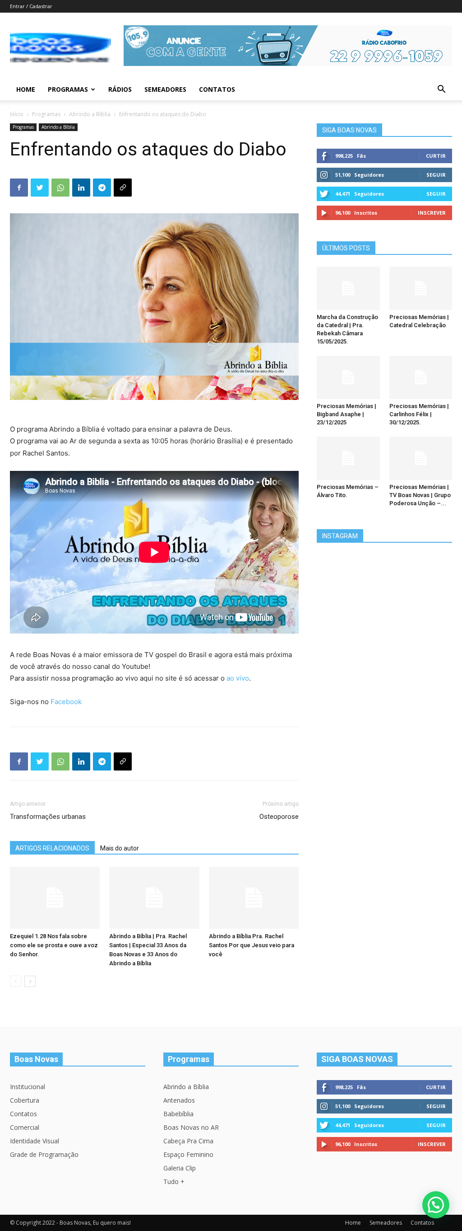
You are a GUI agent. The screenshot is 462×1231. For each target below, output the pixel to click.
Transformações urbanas (48, 817)
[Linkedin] (81, 188)
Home (25, 89)
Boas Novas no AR (191, 1127)
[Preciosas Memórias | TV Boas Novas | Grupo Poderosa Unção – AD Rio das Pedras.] (421, 458)
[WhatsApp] (60, 188)
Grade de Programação (44, 1154)
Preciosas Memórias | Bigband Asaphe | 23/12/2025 (346, 414)
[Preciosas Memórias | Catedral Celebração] (421, 288)
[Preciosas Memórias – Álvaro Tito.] (348, 458)
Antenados (179, 1100)
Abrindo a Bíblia (90, 114)
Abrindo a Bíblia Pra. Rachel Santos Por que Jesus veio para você (251, 945)
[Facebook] (19, 188)
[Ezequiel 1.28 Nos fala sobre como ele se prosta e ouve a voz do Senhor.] (55, 898)
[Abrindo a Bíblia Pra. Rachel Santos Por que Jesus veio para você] (254, 898)
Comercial (24, 1127)
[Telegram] (102, 188)
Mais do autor (119, 848)
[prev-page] (15, 981)
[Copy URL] (123, 188)
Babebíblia (178, 1113)
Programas (68, 89)
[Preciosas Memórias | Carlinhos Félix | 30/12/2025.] (421, 377)
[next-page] (30, 981)
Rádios (120, 89)
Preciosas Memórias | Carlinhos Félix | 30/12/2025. (419, 414)
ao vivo (237, 678)
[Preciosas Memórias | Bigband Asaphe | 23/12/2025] (348, 377)
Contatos (217, 89)
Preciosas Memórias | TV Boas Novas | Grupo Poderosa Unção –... (420, 495)
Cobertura (24, 1100)
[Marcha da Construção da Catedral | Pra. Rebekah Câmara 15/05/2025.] (348, 288)
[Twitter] (40, 188)
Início (16, 114)
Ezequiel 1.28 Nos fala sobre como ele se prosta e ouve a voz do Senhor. (54, 945)
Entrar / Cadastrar (31, 6)
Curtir (436, 155)
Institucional (27, 1086)
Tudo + (174, 1181)
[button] (441, 90)
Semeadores (165, 89)
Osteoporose (279, 817)
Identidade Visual (34, 1141)
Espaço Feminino (188, 1154)
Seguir (436, 174)
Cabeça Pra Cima (188, 1141)
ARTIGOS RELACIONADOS (52, 848)
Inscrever (432, 212)
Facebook (66, 701)
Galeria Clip (179, 1168)
